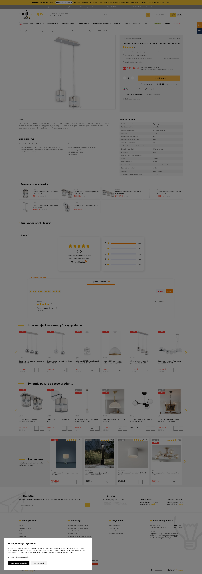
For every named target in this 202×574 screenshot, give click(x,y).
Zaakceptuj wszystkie (19, 563)
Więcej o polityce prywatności (18, 557)
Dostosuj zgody (39, 563)
